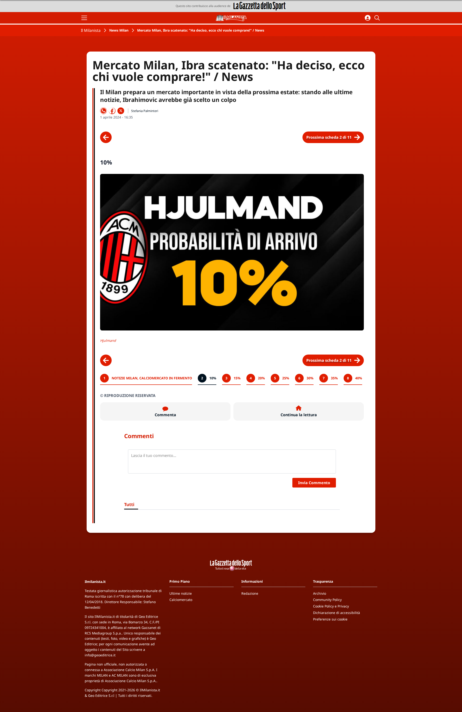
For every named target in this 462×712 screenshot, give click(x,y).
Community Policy (327, 599)
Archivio (319, 593)
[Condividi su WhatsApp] (103, 110)
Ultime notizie (180, 593)
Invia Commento (314, 482)
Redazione (249, 593)
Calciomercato (180, 599)
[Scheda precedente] (106, 137)
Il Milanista (91, 30)
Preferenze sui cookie (330, 619)
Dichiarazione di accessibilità (336, 612)
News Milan (118, 30)
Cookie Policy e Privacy (331, 606)
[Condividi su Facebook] (112, 110)
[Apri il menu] (84, 17)
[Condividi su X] (120, 110)
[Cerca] (377, 17)
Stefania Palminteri (144, 111)
